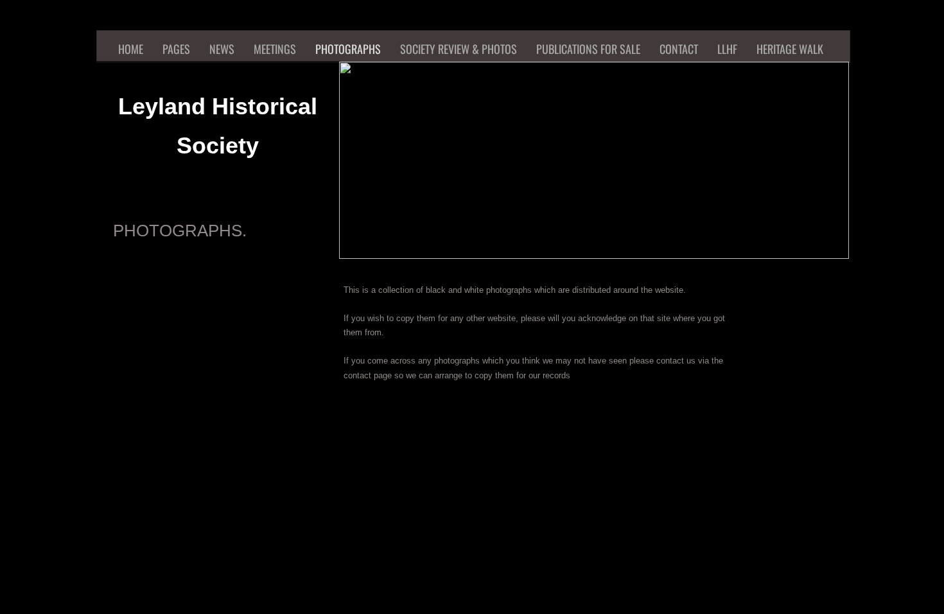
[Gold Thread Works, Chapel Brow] (559, 455)
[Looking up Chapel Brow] (353, 558)
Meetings (275, 48)
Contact (679, 48)
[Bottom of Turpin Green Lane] (250, 558)
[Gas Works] (661, 455)
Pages (176, 48)
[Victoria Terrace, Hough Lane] (250, 455)
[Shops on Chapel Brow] (661, 558)
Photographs (348, 48)
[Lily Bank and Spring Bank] (456, 455)
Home (130, 48)
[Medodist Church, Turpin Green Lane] (148, 558)
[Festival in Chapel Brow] (456, 558)
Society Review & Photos (458, 48)
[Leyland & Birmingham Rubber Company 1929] (148, 455)
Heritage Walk (789, 48)
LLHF (727, 48)
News (221, 48)
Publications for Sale (588, 48)
